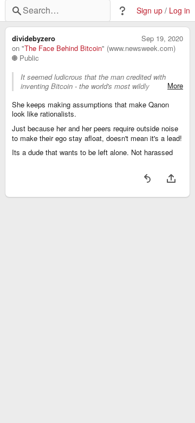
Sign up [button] (149, 10)
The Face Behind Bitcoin (63, 48)
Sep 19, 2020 (162, 38)
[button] (122, 11)
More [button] (175, 86)
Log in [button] (179, 10)
